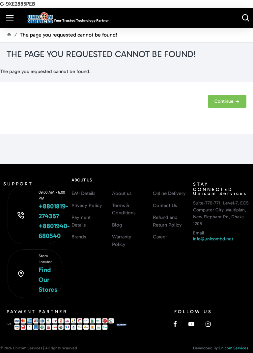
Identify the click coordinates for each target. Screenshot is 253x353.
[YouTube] (191, 324)
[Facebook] (175, 324)
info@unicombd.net (213, 239)
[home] (9, 34)
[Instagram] (207, 324)
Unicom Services (233, 348)
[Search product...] (245, 18)
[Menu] (10, 18)
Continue (224, 101)
